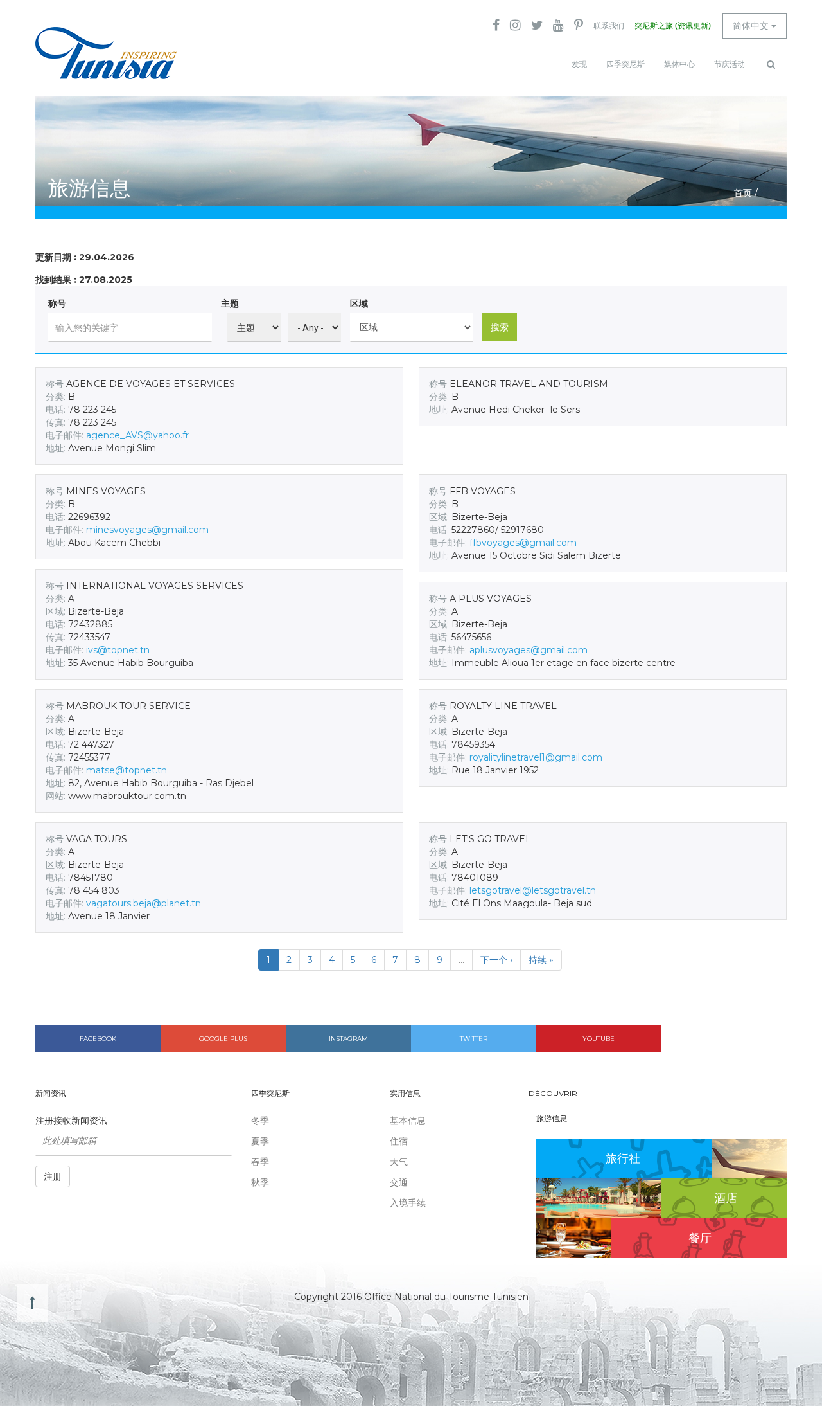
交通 (399, 1182)
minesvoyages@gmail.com (147, 530)
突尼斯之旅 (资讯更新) (672, 25)
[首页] (106, 53)
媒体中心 (679, 64)
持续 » (541, 960)
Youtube (598, 1038)
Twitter (473, 1038)
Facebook (98, 1038)
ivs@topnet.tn (118, 650)
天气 (399, 1161)
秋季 (260, 1182)
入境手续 (408, 1203)
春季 (260, 1161)
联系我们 (608, 25)
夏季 (260, 1141)
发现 (579, 64)
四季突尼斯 (625, 64)
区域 (359, 303)
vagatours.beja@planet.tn (143, 903)
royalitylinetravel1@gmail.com (535, 757)
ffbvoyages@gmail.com (523, 542)
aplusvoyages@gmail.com (528, 650)
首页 (743, 193)
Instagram (348, 1038)
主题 (230, 303)
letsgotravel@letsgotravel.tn (532, 890)
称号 (57, 303)
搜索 (500, 327)
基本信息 (408, 1120)
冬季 (260, 1120)
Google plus (223, 1038)
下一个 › (496, 960)
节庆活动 (729, 64)
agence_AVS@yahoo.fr (137, 435)
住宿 (399, 1141)
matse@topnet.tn (126, 770)
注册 (53, 1176)
